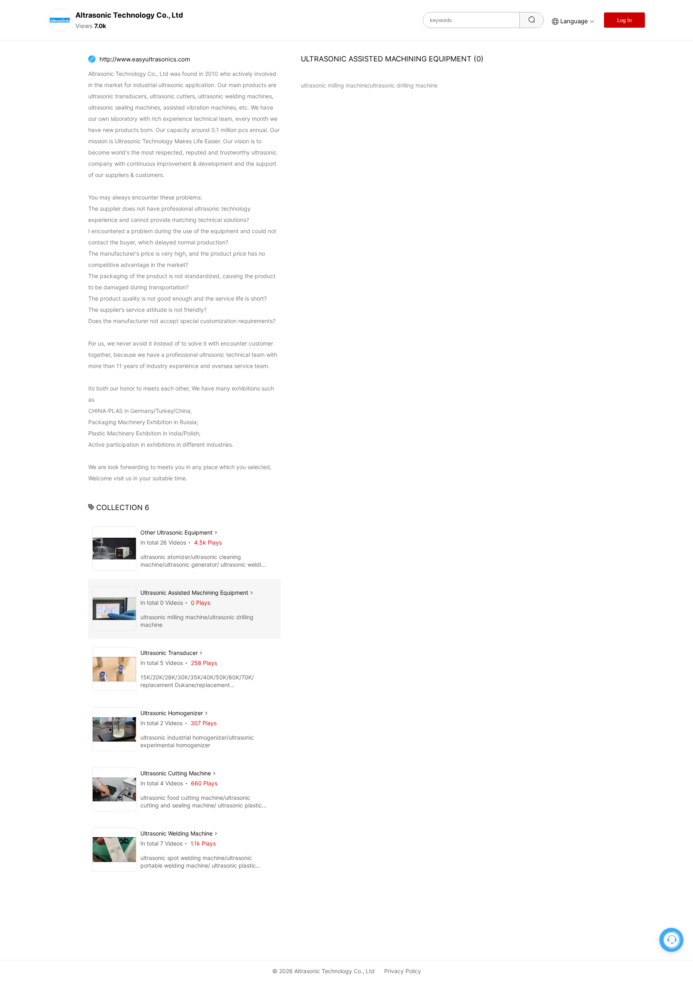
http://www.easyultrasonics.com (144, 59)
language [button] (574, 21)
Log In (624, 20)
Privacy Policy (402, 971)
